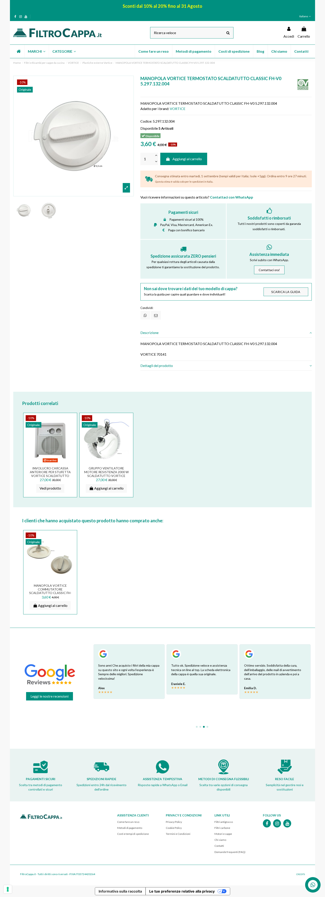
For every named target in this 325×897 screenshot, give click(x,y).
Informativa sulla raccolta (120, 891)
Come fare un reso (128, 822)
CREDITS (300, 874)
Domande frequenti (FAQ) (229, 852)
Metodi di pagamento (129, 827)
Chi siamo (220, 839)
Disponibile (149, 128)
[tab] (226, 333)
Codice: (146, 121)
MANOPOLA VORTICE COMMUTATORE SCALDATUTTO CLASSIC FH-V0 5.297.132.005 (50, 591)
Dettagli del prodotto (156, 365)
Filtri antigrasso (223, 822)
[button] (36, 51)
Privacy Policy (174, 822)
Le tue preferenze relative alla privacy (182, 891)
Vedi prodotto (50, 488)
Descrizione (149, 332)
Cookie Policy (174, 827)
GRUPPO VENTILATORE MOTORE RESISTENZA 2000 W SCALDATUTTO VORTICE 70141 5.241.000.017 (106, 473)
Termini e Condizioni (178, 833)
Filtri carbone (222, 827)
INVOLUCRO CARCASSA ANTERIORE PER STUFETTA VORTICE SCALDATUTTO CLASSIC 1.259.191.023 (50, 473)
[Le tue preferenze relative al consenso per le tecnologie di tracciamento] (8, 889)
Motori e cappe (223, 833)
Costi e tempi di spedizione (133, 833)
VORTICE (177, 108)
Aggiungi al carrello (187, 159)
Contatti (219, 845)
